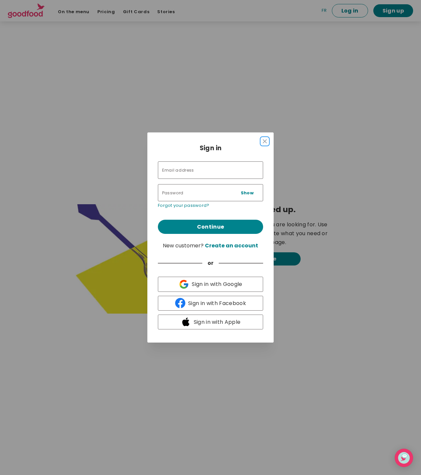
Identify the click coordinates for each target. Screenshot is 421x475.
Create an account (231, 245)
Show (247, 193)
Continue (210, 227)
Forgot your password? (183, 205)
